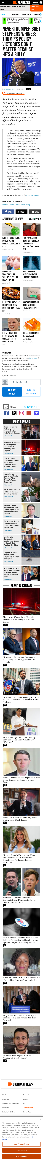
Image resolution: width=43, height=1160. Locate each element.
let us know (33, 358)
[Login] (35, 3)
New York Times (32, 195)
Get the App (27, 1112)
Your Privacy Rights (21, 1144)
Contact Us (26, 1095)
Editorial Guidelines (9, 1112)
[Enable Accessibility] (41, 3)
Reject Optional (21, 1150)
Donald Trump (14, 204)
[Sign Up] (36, 8)
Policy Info (5, 1108)
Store (24, 1103)
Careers (25, 1099)
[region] (21, 1138)
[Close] (40, 1119)
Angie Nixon (26, 14)
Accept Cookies (21, 1156)
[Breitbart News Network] (6, 406)
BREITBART (24, 2)
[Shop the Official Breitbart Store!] (31, 407)
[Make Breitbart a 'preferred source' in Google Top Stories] (13, 93)
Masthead (5, 1095)
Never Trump (25, 204)
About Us (5, 1099)
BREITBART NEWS (23, 1084)
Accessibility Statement (10, 1103)
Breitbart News (9, 89)
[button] (3, 2)
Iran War (15, 14)
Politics (5, 204)
